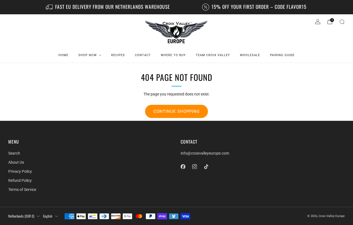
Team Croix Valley (213, 55)
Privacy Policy (20, 171)
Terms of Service (22, 189)
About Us (16, 162)
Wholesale (250, 55)
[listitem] (108, 7)
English (47, 216)
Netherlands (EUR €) (21, 216)
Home (63, 55)
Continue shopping (176, 111)
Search (14, 153)
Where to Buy (173, 55)
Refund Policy (20, 180)
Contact (143, 55)
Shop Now (87, 55)
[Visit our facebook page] (183, 166)
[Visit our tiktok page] (206, 166)
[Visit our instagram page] (194, 166)
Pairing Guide (282, 55)
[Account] (317, 21)
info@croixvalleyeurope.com (205, 153)
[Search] (342, 21)
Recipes (118, 55)
